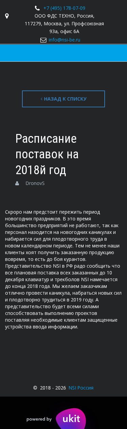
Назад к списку (65, 99)
